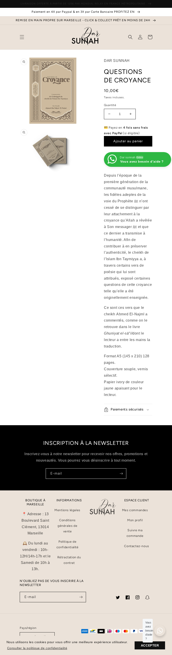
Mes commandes (135, 510)
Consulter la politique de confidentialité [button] (37, 648)
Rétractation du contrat (69, 560)
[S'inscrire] (121, 473)
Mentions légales (67, 510)
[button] (22, 37)
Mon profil (135, 520)
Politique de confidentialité (67, 544)
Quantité (110, 105)
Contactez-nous (136, 546)
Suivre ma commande (135, 533)
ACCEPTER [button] (150, 645)
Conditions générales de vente (67, 525)
